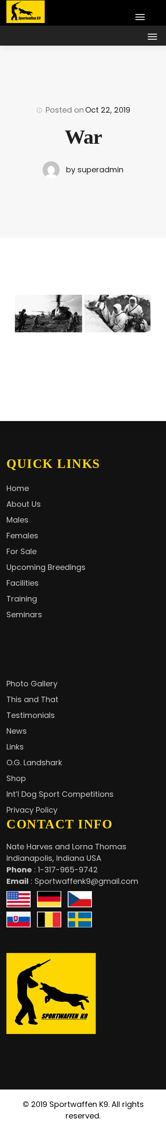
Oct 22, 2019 (107, 110)
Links (15, 746)
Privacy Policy (31, 810)
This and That (32, 699)
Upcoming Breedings (46, 567)
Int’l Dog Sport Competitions (60, 794)
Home (17, 488)
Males (17, 519)
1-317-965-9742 (68, 869)
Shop (16, 778)
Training (21, 598)
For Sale (21, 551)
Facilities (22, 583)
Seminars (24, 614)
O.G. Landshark (34, 762)
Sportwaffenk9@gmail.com (86, 881)
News (16, 731)
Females (22, 535)
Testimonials (30, 715)
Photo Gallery (31, 683)
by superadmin (94, 169)
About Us (23, 504)
